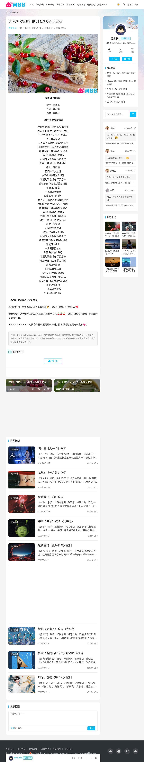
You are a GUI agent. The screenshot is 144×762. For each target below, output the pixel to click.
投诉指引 (57, 749)
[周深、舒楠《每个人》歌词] (21, 684)
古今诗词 (60, 4)
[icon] (110, 751)
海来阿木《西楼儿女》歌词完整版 (129, 234)
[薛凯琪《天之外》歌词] (21, 480)
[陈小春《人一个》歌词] (21, 455)
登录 (129, 4)
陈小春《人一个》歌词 (52, 448)
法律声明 (45, 749)
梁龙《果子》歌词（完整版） (56, 521)
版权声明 (92, 753)
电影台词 (91, 4)
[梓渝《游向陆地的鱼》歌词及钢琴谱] (21, 660)
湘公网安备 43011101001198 (45, 753)
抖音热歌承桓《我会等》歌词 (129, 269)
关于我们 (10, 749)
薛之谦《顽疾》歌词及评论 (122, 205)
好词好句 (40, 4)
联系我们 (69, 749)
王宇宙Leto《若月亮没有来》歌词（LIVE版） (129, 252)
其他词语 (101, 4)
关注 (115, 59)
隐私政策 (33, 749)
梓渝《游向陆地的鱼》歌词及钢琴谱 (60, 653)
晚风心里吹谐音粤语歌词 (112, 252)
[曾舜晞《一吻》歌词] (21, 504)
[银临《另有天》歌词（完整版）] (21, 636)
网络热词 (81, 4)
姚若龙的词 (17, 352)
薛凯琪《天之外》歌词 (52, 473)
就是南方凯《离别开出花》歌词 (112, 234)
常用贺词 (71, 4)
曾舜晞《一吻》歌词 (50, 497)
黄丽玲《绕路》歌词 (116, 101)
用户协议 (21, 749)
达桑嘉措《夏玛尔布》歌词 (55, 545)
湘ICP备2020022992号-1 (17, 753)
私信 (128, 59)
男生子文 (12, 28)
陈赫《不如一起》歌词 (117, 89)
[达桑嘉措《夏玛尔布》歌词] (21, 552)
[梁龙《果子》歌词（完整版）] (21, 528)
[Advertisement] (53, 414)
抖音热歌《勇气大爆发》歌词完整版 (112, 270)
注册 (136, 4)
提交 (91, 728)
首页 (32, 4)
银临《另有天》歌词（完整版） (57, 629)
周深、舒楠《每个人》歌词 (55, 677)
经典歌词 (50, 4)
